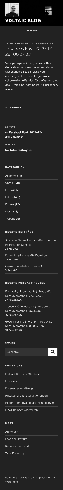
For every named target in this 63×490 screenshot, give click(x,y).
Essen (9, 190)
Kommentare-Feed (17, 446)
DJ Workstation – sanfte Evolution (26, 255)
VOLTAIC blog (23, 20)
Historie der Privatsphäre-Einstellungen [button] (30, 402)
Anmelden (11, 431)
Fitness (10, 204)
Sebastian (45, 43)
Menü (33, 30)
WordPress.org (14, 453)
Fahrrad (10, 197)
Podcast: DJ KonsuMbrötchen (23, 374)
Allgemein (11, 175)
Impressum (12, 381)
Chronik (16, 107)
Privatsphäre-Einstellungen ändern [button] (27, 395)
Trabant (10, 218)
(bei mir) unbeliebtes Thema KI (24, 266)
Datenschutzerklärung (19, 388)
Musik (9, 211)
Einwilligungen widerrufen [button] (21, 410)
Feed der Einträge (16, 438)
